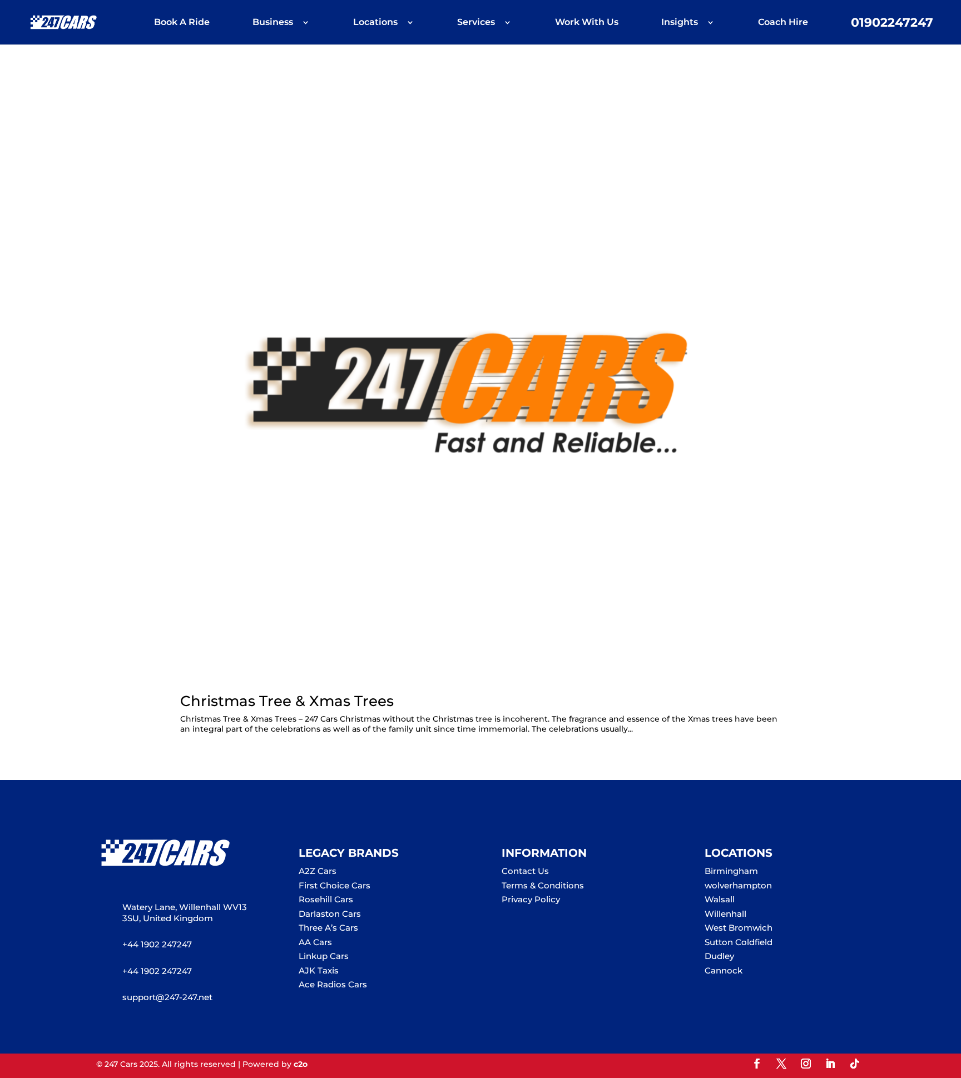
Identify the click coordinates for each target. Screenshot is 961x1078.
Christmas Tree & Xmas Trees (287, 701)
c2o (301, 1064)
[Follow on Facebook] (757, 1064)
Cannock (723, 970)
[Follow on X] (781, 1064)
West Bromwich (738, 927)
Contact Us (525, 871)
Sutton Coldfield (738, 942)
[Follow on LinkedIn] (830, 1064)
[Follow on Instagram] (806, 1064)
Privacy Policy (531, 899)
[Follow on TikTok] (855, 1064)
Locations (375, 22)
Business (272, 22)
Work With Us (586, 22)
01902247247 (892, 24)
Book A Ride (182, 22)
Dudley (719, 956)
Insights (679, 22)
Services (476, 22)
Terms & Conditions (543, 885)
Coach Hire (783, 22)
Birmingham (731, 871)
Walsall (720, 899)
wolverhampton (738, 885)
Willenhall (725, 913)
